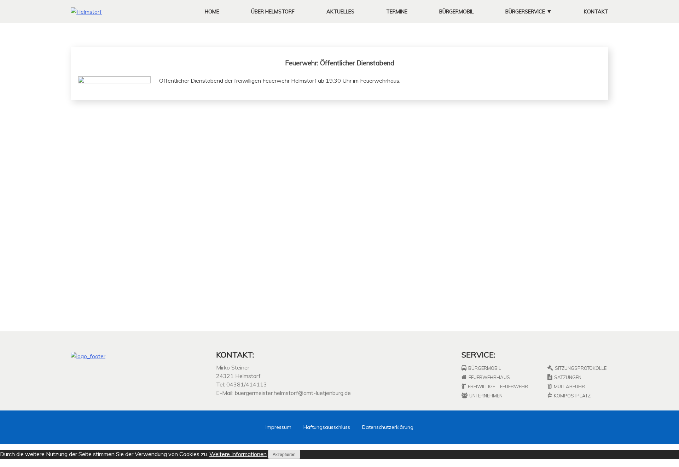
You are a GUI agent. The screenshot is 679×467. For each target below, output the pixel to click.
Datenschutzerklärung (387, 427)
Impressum (278, 427)
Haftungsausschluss (326, 427)
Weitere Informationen (238, 453)
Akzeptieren (284, 454)
